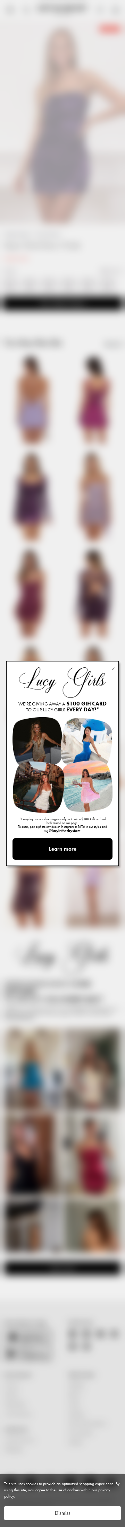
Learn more (62, 848)
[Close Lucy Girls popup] (113, 668)
